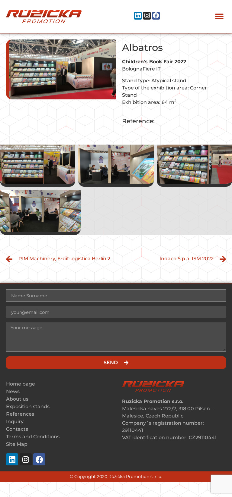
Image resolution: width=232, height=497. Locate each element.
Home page (20, 384)
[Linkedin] (138, 16)
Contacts (17, 429)
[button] (219, 16)
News (13, 391)
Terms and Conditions (33, 436)
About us (17, 399)
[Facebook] (156, 16)
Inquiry (15, 421)
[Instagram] (147, 16)
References (20, 414)
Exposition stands (28, 406)
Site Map (16, 444)
